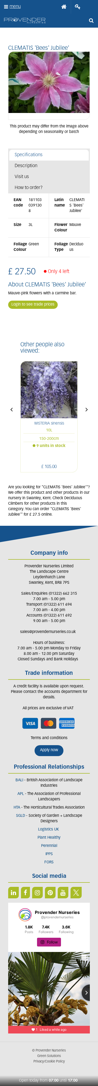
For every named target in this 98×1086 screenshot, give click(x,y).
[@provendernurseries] (25, 914)
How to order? (29, 187)
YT (63, 892)
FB (25, 892)
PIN (50, 892)
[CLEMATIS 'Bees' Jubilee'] (49, 86)
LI (13, 892)
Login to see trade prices (32, 305)
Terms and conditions (49, 738)
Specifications (28, 155)
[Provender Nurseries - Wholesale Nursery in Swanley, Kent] (24, 21)
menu (15, 6)
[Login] (77, 7)
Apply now (49, 750)
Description (26, 166)
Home (64, 7)
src (91, 20)
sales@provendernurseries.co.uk (48, 632)
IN (37, 892)
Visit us (22, 177)
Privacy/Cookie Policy (49, 1061)
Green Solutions (49, 1056)
